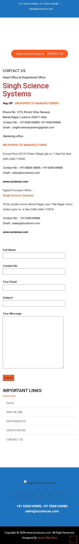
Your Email (10, 281)
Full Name (9, 250)
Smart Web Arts (47, 537)
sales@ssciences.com (41, 8)
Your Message (12, 313)
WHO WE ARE (14, 412)
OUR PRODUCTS (16, 421)
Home (10, 403)
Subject (8, 297)
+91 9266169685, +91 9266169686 (39, 3)
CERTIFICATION (15, 430)
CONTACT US (14, 439)
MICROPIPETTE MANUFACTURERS (36, 103)
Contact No (10, 266)
